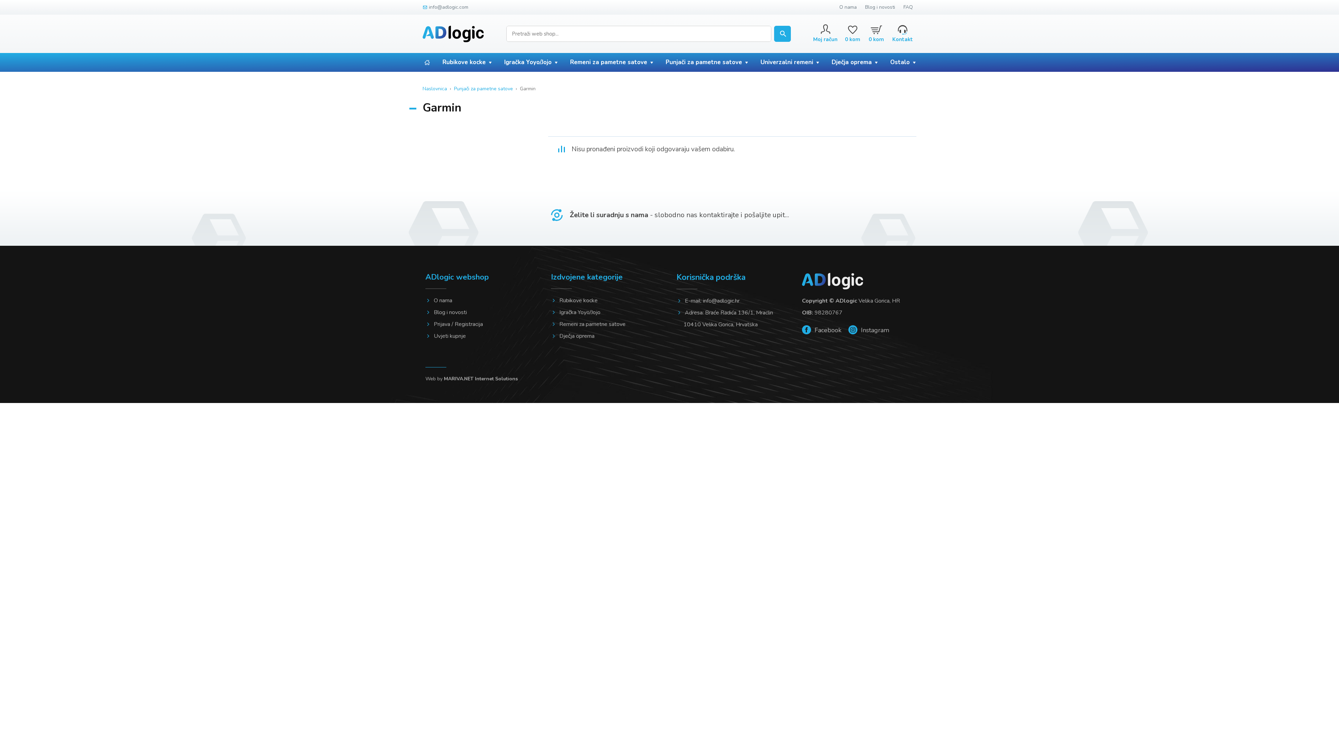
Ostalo (900, 62)
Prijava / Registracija (458, 324)
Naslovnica (435, 88)
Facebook (827, 330)
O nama (848, 7)
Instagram (874, 330)
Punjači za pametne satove (704, 62)
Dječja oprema (852, 62)
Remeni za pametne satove (608, 62)
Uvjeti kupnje (450, 336)
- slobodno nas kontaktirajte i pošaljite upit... (679, 215)
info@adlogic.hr (721, 301)
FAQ (908, 7)
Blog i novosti (880, 7)
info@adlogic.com (448, 7)
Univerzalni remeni (787, 62)
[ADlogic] (453, 34)
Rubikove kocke (464, 62)
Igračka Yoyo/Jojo (528, 62)
